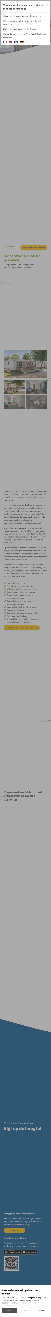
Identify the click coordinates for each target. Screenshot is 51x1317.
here (9, 29)
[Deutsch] (22, 41)
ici (11, 16)
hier (8, 21)
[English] (16, 41)
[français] (5, 41)
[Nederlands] (10, 41)
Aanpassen (25, 1310)
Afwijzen (42, 1310)
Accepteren (9, 1310)
